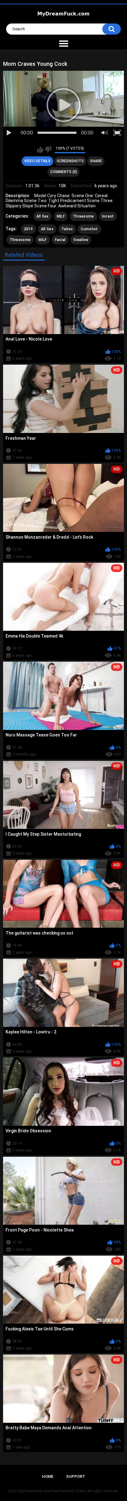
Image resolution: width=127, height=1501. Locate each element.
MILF (61, 216)
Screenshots (70, 161)
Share (96, 161)
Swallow (80, 240)
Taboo (67, 229)
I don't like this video (48, 149)
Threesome (83, 216)
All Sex (42, 216)
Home (47, 1476)
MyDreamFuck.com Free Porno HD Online (52, 1491)
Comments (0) (63, 172)
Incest (108, 216)
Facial (60, 240)
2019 (28, 229)
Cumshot (89, 229)
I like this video (40, 149)
